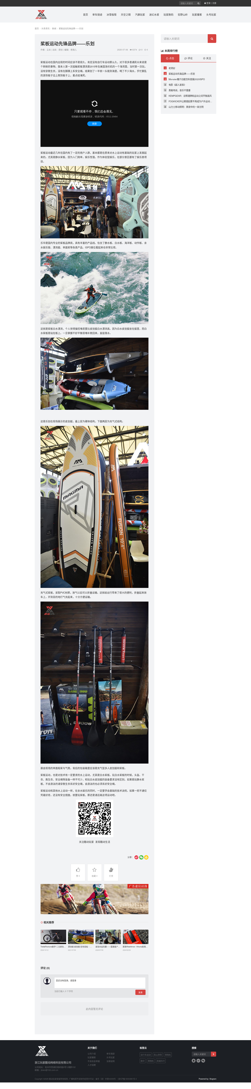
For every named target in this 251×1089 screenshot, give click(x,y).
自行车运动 (146, 1054)
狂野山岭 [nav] (183, 14)
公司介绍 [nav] (92, 1053)
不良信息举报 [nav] (94, 1061)
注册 (214, 2)
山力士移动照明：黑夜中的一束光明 (184, 106)
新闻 (54, 28)
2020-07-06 (122, 49)
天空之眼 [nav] (126, 14)
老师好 (170, 68)
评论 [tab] (190, 58)
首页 (37, 28)
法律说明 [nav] (110, 1061)
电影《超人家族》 (175, 84)
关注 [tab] (208, 58)
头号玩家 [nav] (211, 14)
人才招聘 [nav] (92, 1064)
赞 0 (78, 875)
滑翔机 (168, 1054)
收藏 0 (94, 875)
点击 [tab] (171, 58)
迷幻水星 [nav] (154, 14)
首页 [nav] (85, 14)
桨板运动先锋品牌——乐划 (71, 28)
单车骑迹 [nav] (97, 14)
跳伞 (143, 1060)
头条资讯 (45, 28)
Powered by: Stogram (207, 1079)
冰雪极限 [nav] (111, 14)
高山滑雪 (158, 1054)
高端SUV (161, 1060)
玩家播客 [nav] (197, 14)
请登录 (73, 980)
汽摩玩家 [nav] (140, 14)
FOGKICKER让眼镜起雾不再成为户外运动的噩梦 (189, 101)
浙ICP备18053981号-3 (127, 1079)
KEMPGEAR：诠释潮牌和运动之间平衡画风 (188, 95)
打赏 (111, 875)
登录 (208, 2)
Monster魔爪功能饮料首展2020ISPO (185, 79)
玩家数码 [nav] (168, 14)
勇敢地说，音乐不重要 (178, 90)
